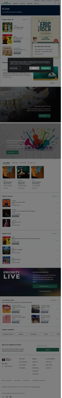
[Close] (51, 59)
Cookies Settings (14, 68)
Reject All (34, 68)
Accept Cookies (45, 68)
